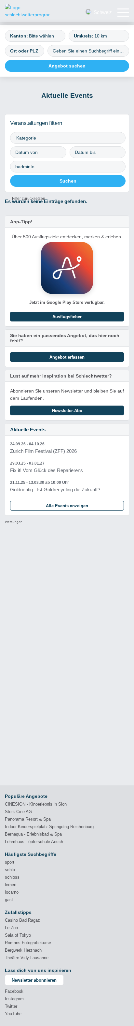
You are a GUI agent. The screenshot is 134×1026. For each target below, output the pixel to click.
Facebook (14, 991)
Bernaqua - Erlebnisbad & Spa (33, 834)
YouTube (13, 1013)
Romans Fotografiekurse (28, 942)
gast (9, 899)
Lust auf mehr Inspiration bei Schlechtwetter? (61, 376)
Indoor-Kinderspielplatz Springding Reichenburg (49, 826)
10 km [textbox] (100, 35)
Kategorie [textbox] (26, 138)
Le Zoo (11, 927)
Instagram (14, 998)
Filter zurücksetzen (28, 198)
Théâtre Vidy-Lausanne (26, 957)
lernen (10, 884)
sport (9, 862)
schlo (10, 869)
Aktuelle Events (28, 429)
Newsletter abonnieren (34, 980)
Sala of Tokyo (18, 935)
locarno (12, 892)
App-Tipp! (21, 221)
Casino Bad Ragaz (22, 920)
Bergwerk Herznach (23, 950)
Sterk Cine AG (18, 811)
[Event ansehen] (67, 448)
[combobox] (35, 36)
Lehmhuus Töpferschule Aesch (34, 841)
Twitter (11, 1006)
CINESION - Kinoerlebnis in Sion (36, 804)
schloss (12, 877)
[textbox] (44, 35)
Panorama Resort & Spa (28, 819)
